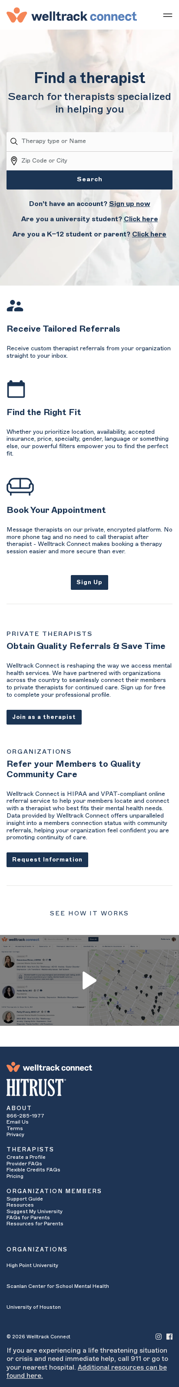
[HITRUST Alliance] (89, 1087)
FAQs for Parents (28, 1217)
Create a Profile (26, 1157)
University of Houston (34, 1307)
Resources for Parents (35, 1223)
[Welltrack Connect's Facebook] (169, 1336)
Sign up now (129, 203)
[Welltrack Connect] (72, 15)
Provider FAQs (24, 1163)
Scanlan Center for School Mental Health (58, 1286)
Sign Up (89, 582)
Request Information (47, 859)
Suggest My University (35, 1211)
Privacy (15, 1134)
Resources (20, 1204)
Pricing (15, 1176)
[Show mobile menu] (167, 14)
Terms (15, 1128)
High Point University (32, 1265)
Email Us (18, 1121)
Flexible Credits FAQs (33, 1169)
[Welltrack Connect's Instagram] (159, 1336)
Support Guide (25, 1198)
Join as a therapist (44, 717)
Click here (141, 219)
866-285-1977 (25, 1115)
